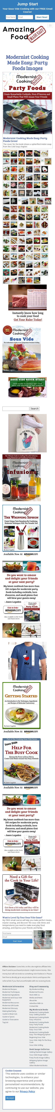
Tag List (5, 1022)
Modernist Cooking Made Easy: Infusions (39, 1018)
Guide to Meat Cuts (9, 1014)
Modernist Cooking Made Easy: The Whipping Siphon (39, 1033)
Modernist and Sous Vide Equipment (12, 998)
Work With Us (34, 995)
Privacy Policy (27, 1091)
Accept (10, 1097)
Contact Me (33, 1006)
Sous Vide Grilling (36, 1045)
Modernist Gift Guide (10, 1005)
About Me (33, 1000)
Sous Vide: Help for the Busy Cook (40, 1041)
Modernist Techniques (11, 992)
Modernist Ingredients (11, 995)
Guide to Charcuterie (10, 1019)
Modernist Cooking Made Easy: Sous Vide (39, 1028)
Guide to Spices (8, 1017)
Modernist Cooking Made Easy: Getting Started (39, 1013)
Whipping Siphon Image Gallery (38, 1061)
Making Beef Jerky (9, 1011)
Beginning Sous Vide (37, 1037)
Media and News (35, 997)
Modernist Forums (36, 992)
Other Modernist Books (38, 1065)
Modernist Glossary (10, 1008)
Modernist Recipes (9, 989)
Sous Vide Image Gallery (38, 1055)
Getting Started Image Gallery (40, 1052)
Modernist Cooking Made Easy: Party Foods (39, 1023)
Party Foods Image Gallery (39, 1057)
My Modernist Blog (36, 989)
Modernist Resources (10, 1002)
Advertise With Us (36, 1003)
